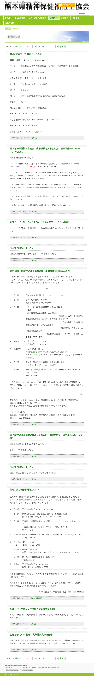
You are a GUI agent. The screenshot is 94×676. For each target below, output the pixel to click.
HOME (7, 18)
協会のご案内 (20, 18)
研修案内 (64, 18)
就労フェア (24, 132)
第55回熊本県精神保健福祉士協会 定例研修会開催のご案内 (40, 271)
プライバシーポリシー (12, 674)
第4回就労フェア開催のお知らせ (26, 54)
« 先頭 (15, 47)
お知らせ (53, 18)
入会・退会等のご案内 (37, 18)
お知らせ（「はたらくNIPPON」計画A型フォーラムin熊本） (40, 222)
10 (27, 47)
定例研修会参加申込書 (39, 352)
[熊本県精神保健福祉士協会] (47, 9)
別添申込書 (31, 552)
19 (39, 47)
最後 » (62, 47)
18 (35, 47)
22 (50, 47)
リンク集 (75, 18)
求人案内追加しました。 (22, 248)
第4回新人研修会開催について (25, 489)
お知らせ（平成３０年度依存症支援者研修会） (33, 609)
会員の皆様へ (10, 23)
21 (46, 47)
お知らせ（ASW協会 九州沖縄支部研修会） (32, 634)
